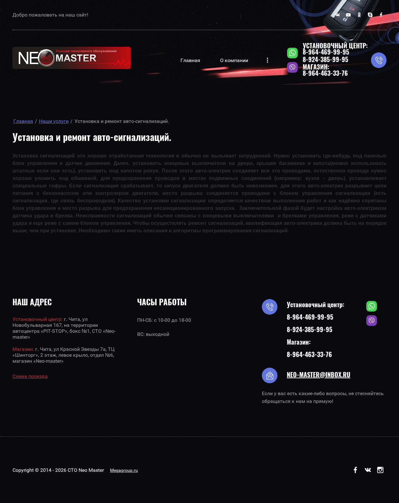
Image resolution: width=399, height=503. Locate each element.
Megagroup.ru (124, 470)
